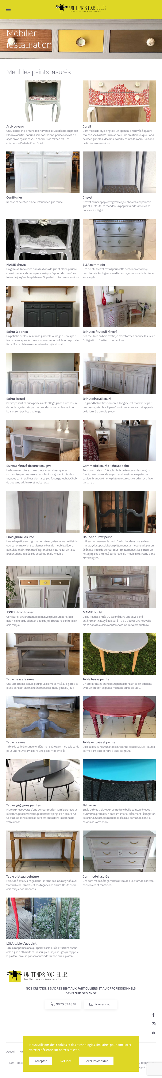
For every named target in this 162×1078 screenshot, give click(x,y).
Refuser (65, 1061)
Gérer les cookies (96, 1061)
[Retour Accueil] (81, 9)
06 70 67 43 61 (66, 1004)
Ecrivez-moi (102, 1004)
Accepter (41, 1061)
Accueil (10, 1051)
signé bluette (147, 1067)
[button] (8, 9)
